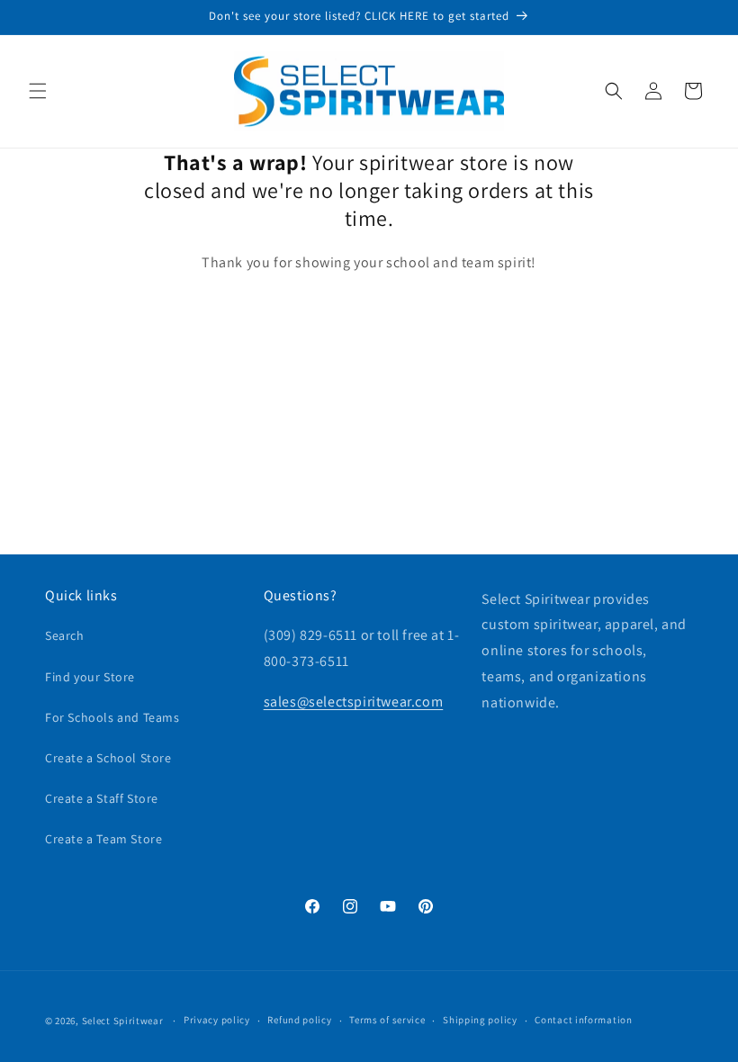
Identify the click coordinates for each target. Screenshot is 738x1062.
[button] (38, 91)
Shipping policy (480, 1019)
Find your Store (90, 677)
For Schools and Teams (112, 717)
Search (65, 635)
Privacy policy (217, 1019)
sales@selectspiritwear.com (354, 701)
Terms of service (387, 1019)
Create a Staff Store (101, 798)
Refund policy (299, 1019)
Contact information (583, 1019)
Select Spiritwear (123, 1020)
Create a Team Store (103, 839)
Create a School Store (108, 758)
